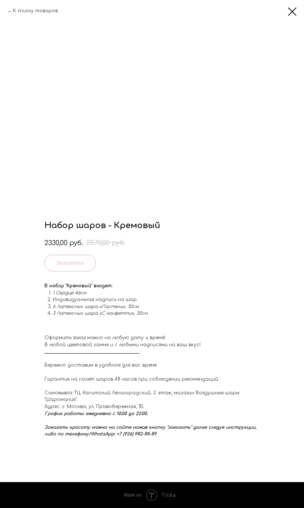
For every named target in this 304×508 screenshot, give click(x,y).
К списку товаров (35, 10)
